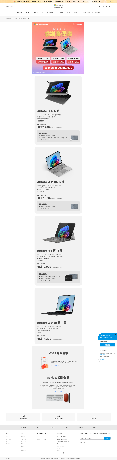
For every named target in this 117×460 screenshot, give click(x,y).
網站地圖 (43, 458)
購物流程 (23, 437)
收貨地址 (8, 441)
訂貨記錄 (8, 439)
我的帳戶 (8, 437)
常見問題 (23, 448)
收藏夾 (8, 444)
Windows (50, 12)
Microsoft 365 (38, 12)
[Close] (110, 1)
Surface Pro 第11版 (61, 437)
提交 (107, 438)
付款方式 (23, 439)
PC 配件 (60, 12)
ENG (11, 6)
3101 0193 (102, 354)
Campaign (17, 18)
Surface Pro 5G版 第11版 (63, 441)
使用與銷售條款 (49, 458)
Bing (94, 427)
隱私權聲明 (56, 458)
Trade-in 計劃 (85, 12)
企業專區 (59, 450)
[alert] (58, 1)
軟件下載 (39, 437)
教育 (75, 12)
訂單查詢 (23, 441)
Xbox (27, 12)
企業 (68, 12)
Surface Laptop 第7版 (62, 439)
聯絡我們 (102, 360)
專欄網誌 (97, 12)
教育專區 (59, 448)
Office (38, 427)
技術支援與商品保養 (42, 439)
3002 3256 (102, 358)
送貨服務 (23, 444)
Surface (19, 12)
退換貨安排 (24, 446)
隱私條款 (82, 442)
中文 (7, 6)
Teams (81, 427)
